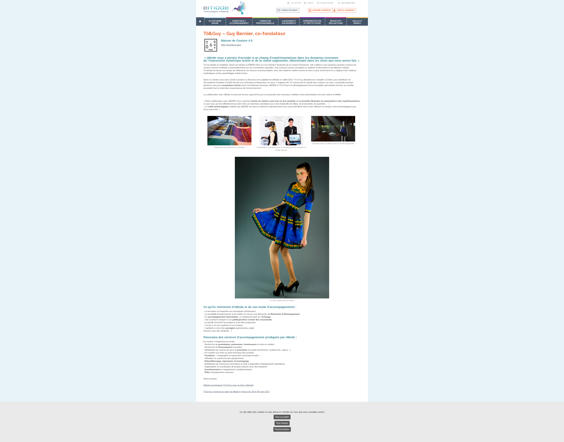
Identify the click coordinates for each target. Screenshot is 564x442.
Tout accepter (282, 417)
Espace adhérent (346, 10)
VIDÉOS (311, 3)
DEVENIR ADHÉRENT (322, 10)
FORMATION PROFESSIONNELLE (265, 22)
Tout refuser (282, 423)
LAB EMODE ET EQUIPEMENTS (289, 22)
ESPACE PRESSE (326, 3)
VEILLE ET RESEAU (357, 22)
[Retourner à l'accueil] (200, 21)
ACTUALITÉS (296, 3)
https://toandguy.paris (231, 45)
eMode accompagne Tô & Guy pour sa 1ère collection (228, 385)
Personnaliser (282, 429)
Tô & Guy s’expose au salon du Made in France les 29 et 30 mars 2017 (236, 391)
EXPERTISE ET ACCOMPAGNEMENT (239, 22)
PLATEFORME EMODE (215, 22)
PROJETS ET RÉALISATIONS (336, 22)
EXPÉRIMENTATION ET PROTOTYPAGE (312, 22)
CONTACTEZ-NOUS (289, 10)
